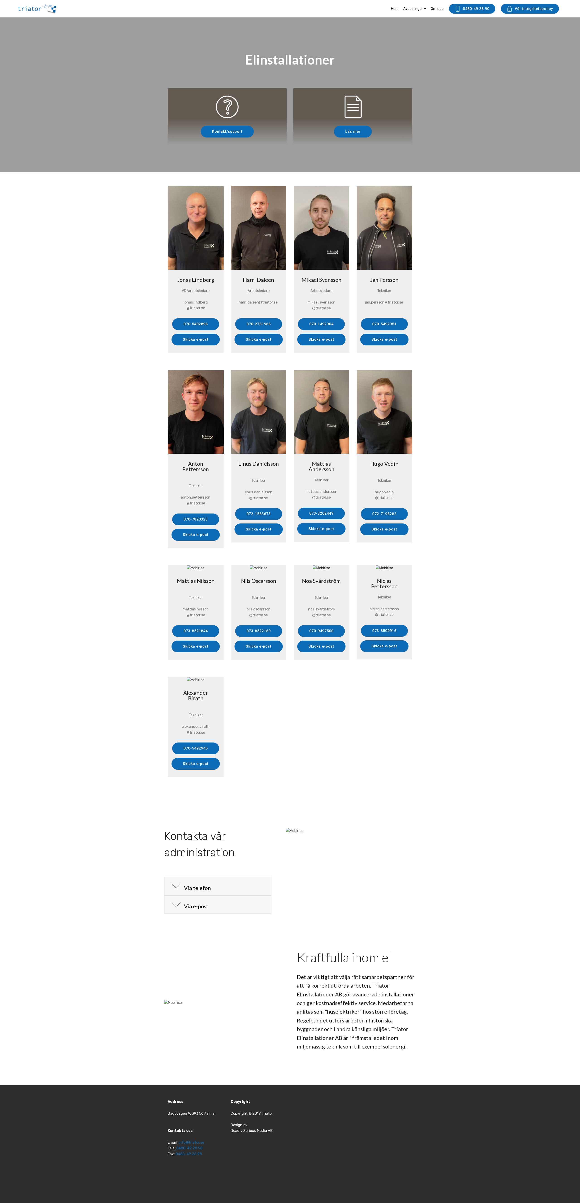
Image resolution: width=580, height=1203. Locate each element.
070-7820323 (196, 519)
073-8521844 (196, 631)
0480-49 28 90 (476, 9)
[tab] (217, 886)
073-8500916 (384, 631)
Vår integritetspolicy (534, 9)
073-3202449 (321, 513)
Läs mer (352, 131)
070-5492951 (384, 324)
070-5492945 (196, 748)
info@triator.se (191, 1142)
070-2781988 (258, 324)
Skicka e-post (195, 339)
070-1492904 (321, 324)
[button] (217, 886)
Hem (395, 9)
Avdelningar (413, 9)
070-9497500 (321, 631)
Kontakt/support (227, 131)
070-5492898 (196, 324)
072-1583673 (258, 514)
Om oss (437, 9)
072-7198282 (384, 514)
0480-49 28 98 (189, 1154)
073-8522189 (258, 631)
